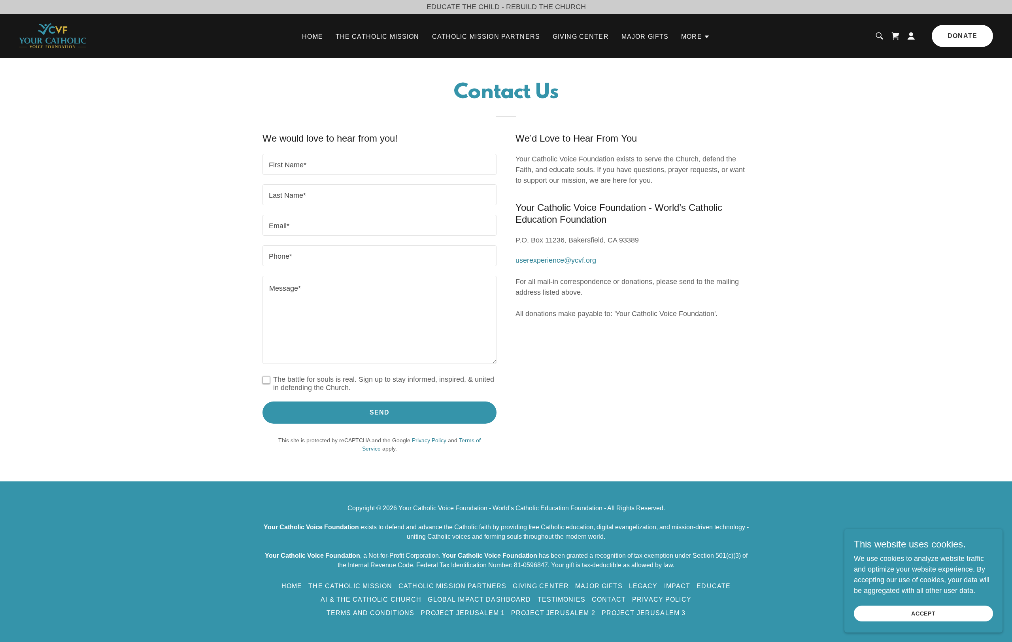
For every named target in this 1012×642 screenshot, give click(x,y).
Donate (962, 35)
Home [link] (312, 36)
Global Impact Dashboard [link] (479, 599)
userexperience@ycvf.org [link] (555, 260)
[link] (52, 35)
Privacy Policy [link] (429, 440)
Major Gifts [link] (645, 36)
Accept (923, 613)
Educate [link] (714, 586)
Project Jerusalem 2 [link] (553, 613)
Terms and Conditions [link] (371, 613)
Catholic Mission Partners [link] (486, 36)
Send (380, 412)
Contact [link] (609, 599)
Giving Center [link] (581, 36)
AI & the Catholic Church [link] (371, 599)
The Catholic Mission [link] (377, 36)
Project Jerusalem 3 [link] (644, 613)
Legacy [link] (643, 586)
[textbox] (379, 164)
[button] (695, 37)
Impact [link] (677, 586)
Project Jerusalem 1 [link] (463, 613)
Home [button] (291, 586)
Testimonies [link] (562, 599)
